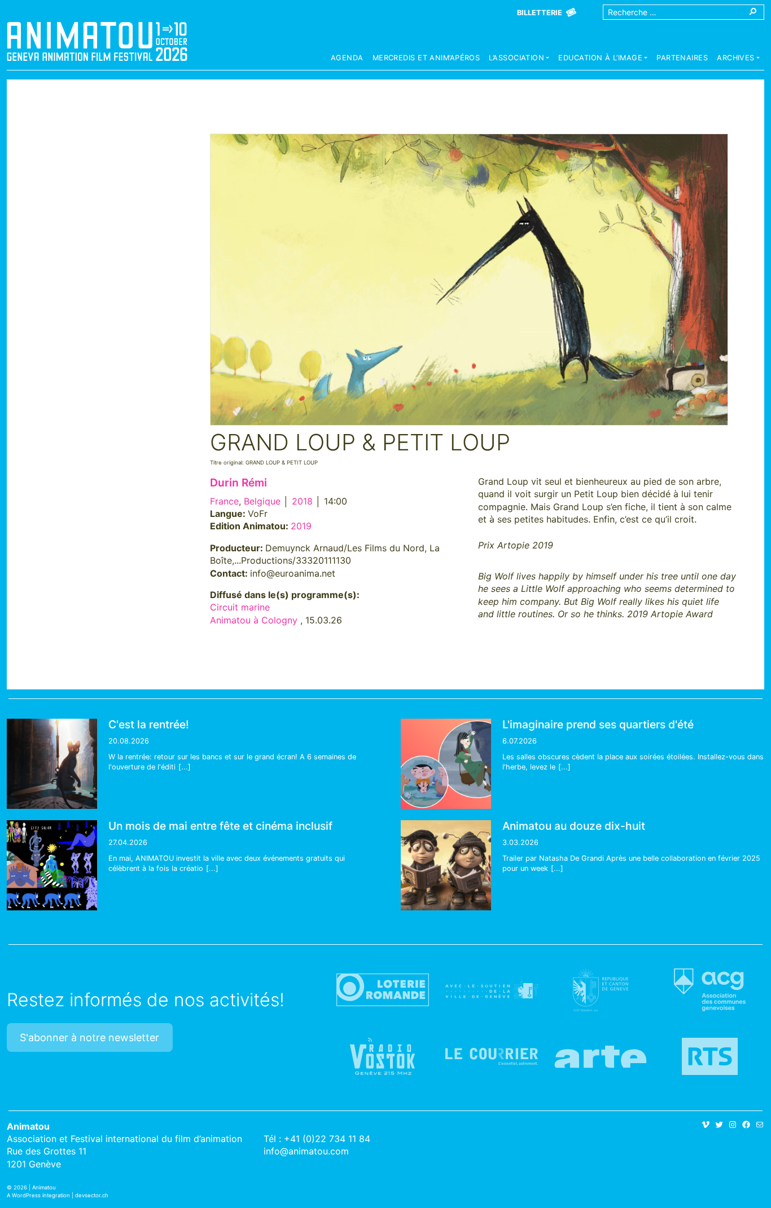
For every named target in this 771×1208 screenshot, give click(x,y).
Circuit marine (240, 607)
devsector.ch (91, 1195)
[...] (184, 767)
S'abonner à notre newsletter (89, 1037)
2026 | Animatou (35, 1187)
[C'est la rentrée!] (52, 764)
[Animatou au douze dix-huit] (446, 865)
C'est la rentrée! (148, 724)
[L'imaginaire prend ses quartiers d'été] (446, 764)
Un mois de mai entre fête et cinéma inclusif (220, 826)
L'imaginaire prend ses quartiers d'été (598, 724)
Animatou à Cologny (253, 620)
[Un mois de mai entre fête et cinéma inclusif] (52, 865)
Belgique (262, 501)
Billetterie (539, 12)
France (224, 501)
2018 (302, 501)
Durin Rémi (238, 482)
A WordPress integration (38, 1195)
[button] (519, 59)
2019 (301, 526)
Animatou (97, 41)
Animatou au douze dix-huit (573, 826)
